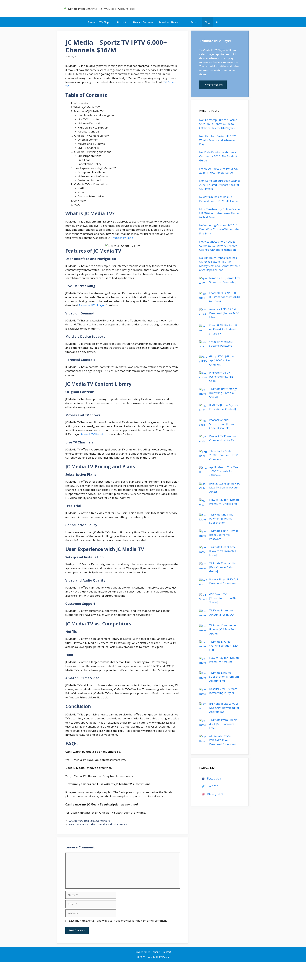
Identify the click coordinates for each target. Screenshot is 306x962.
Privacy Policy (142, 951)
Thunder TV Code (122, 238)
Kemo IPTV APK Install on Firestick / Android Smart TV (98, 824)
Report (194, 22)
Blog (207, 22)
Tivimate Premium (143, 22)
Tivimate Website (213, 84)
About (156, 951)
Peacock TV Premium (93, 434)
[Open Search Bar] (217, 22)
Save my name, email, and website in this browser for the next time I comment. (118, 920)
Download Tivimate (169, 22)
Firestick (121, 22)
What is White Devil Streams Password (89, 820)
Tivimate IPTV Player (99, 22)
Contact (167, 951)
